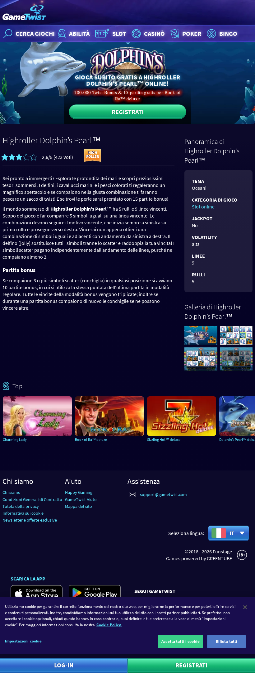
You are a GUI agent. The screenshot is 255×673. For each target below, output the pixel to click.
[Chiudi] (245, 607)
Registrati (128, 112)
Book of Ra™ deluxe (91, 439)
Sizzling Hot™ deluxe (163, 439)
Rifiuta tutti (227, 641)
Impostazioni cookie (23, 641)
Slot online (203, 206)
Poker (191, 33)
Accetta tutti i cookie (180, 641)
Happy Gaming (78, 492)
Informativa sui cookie (23, 513)
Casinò (154, 33)
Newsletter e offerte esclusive (29, 520)
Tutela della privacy (20, 506)
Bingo (228, 33)
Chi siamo (11, 492)
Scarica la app (28, 578)
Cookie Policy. (109, 625)
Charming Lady (15, 439)
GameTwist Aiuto (81, 499)
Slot (119, 33)
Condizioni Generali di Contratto (32, 499)
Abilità (79, 33)
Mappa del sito (78, 506)
